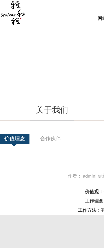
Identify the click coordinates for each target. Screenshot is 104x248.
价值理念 (14, 138)
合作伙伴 (50, 138)
